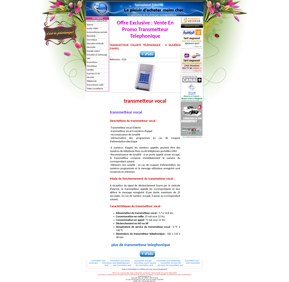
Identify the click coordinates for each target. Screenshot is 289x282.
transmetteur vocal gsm (143, 261)
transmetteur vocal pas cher (171, 263)
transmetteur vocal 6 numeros (145, 263)
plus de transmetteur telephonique (140, 245)
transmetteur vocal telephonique (168, 261)
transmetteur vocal (99, 261)
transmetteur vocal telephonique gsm (116, 263)
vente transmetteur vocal (122, 265)
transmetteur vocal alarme (120, 261)
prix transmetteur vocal (144, 265)
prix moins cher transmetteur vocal (170, 265)
